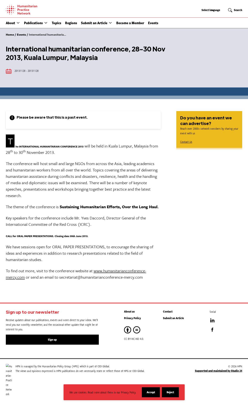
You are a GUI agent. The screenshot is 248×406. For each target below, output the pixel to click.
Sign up (52, 339)
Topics (56, 22)
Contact (167, 311)
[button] (18, 22)
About (10, 22)
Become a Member (130, 22)
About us (129, 311)
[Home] (35, 10)
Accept (153, 393)
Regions (71, 22)
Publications (33, 22)
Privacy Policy (132, 318)
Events (153, 22)
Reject (173, 393)
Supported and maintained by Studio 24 (218, 371)
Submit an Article (94, 22)
